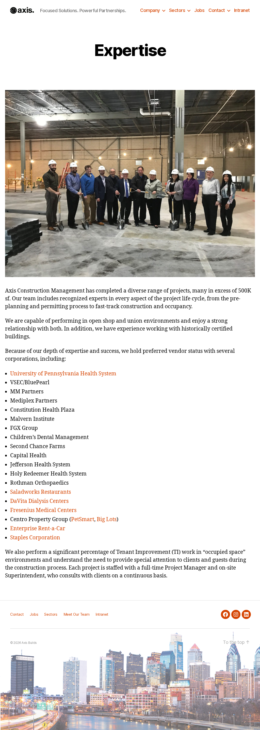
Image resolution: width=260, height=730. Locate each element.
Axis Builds (29, 643)
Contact (216, 10)
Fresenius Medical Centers (43, 510)
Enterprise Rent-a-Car (37, 528)
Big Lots (107, 519)
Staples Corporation (35, 537)
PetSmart (82, 519)
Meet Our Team (76, 614)
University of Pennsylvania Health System (64, 373)
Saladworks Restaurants (40, 492)
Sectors (177, 10)
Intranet (242, 10)
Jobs (199, 10)
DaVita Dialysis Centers (39, 501)
